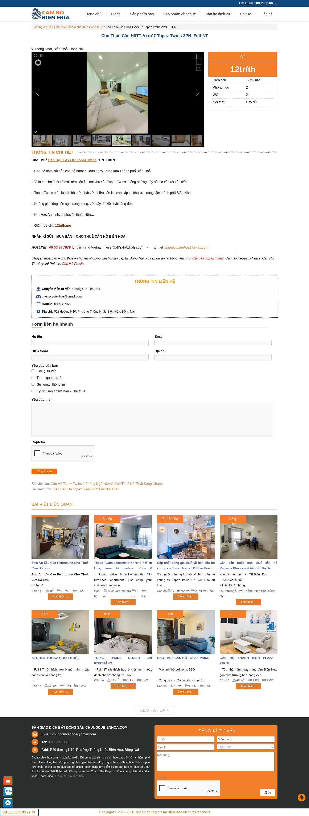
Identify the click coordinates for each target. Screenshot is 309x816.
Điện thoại (40, 351)
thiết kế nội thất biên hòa (69, 776)
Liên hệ (267, 14)
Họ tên (37, 336)
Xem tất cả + (154, 710)
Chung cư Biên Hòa (47, 27)
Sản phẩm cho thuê (179, 14)
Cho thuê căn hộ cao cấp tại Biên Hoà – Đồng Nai (51, 14)
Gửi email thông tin (51, 384)
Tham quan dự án (50, 378)
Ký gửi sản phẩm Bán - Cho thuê (61, 391)
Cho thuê (97, 27)
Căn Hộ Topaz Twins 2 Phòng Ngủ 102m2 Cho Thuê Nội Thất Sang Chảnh (107, 484)
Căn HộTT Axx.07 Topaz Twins (72, 160)
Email (158, 336)
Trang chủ (93, 14)
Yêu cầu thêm (42, 399)
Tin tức (245, 14)
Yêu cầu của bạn (45, 365)
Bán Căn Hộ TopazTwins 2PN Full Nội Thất (85, 489)
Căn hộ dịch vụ (217, 14)
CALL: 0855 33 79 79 (19, 812)
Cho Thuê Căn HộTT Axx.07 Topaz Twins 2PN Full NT (154, 35)
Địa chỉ (159, 351)
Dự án (115, 14)
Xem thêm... (60, 596)
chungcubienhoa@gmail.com (186, 247)
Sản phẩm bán (142, 14)
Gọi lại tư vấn (47, 371)
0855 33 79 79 (58, 742)
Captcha (38, 442)
